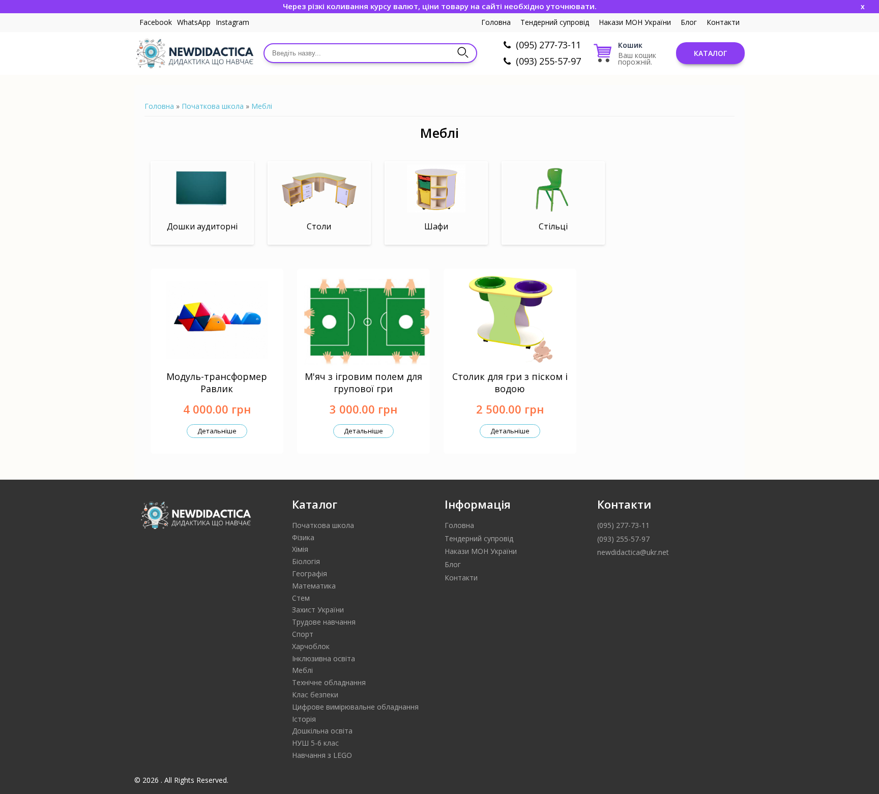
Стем (301, 598)
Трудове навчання (324, 622)
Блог (689, 22)
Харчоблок (311, 646)
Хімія (300, 549)
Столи (319, 226)
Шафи (436, 226)
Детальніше (217, 430)
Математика (314, 586)
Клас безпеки (315, 694)
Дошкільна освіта (322, 731)
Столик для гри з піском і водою (510, 382)
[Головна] (194, 53)
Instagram (232, 22)
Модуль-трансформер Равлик (216, 382)
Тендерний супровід (554, 22)
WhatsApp (194, 22)
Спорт (302, 634)
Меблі (261, 106)
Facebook (155, 22)
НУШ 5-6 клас (315, 743)
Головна (496, 22)
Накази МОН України (635, 22)
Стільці (553, 226)
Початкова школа (213, 106)
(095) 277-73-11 (548, 45)
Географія (309, 573)
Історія (304, 719)
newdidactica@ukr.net (633, 552)
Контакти (723, 22)
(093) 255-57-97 (548, 61)
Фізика (303, 537)
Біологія (306, 561)
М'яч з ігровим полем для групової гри (363, 382)
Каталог (710, 53)
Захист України (318, 609)
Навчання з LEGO (322, 755)
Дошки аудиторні (202, 226)
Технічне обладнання (329, 682)
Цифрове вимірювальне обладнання (355, 707)
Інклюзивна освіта (323, 658)
